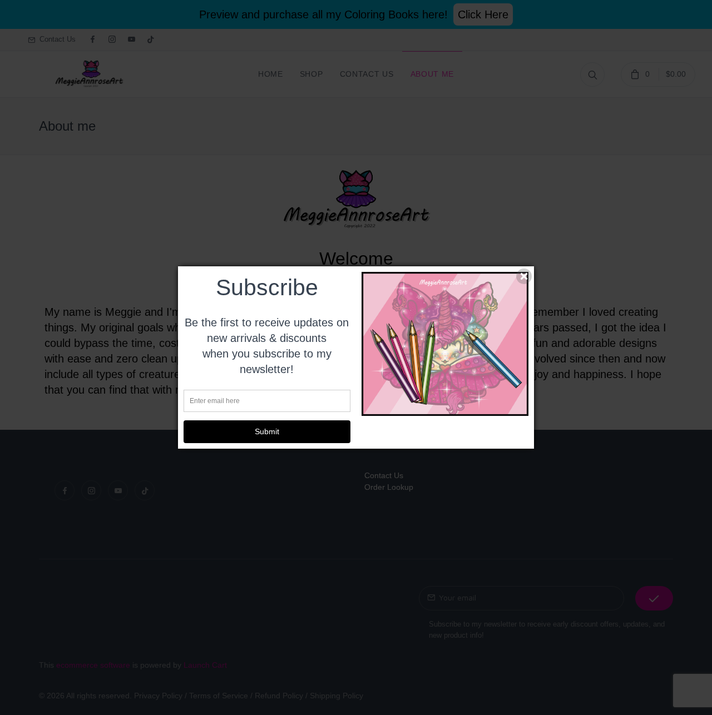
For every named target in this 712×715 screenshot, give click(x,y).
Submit (267, 431)
